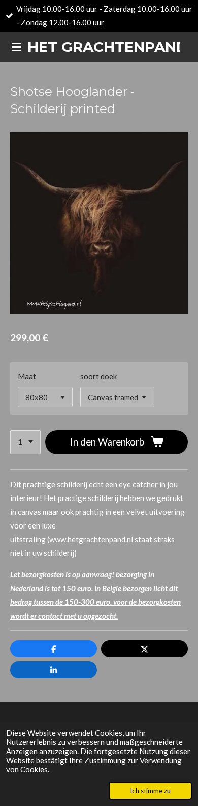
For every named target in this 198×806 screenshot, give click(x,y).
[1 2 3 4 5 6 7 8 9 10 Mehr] (25, 442)
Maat (27, 376)
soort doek (98, 376)
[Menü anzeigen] (16, 47)
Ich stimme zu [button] (150, 791)
